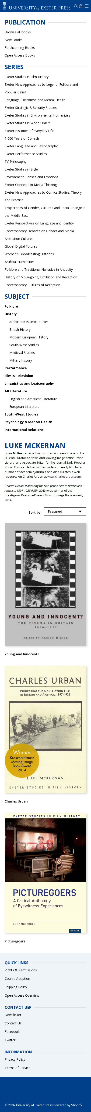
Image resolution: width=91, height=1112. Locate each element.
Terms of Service (17, 1068)
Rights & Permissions (21, 970)
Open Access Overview (22, 995)
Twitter (10, 1040)
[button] (86, 6)
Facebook (12, 1031)
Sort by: (35, 512)
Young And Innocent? (22, 654)
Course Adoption (17, 978)
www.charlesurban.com (64, 476)
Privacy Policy (15, 1059)
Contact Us (13, 1023)
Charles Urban (16, 801)
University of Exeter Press (34, 1105)
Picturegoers (15, 941)
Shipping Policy (16, 987)
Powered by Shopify (67, 1105)
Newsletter (13, 1015)
